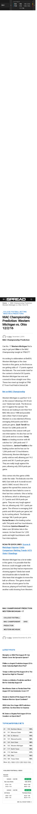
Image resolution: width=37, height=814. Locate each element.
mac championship (12, 622)
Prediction (8, 626)
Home (4, 303)
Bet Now (27, 779)
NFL (9, 762)
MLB (25, 762)
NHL (29, 762)
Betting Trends (20, 550)
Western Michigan (12, 629)
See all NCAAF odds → (24, 802)
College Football (12, 618)
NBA (13, 762)
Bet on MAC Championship (13, 392)
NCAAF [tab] (5, 775)
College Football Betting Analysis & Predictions (15, 313)
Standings (12, 553)
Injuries (15, 547)
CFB (17, 762)
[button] (3, 299)
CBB (21, 762)
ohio (25, 622)
